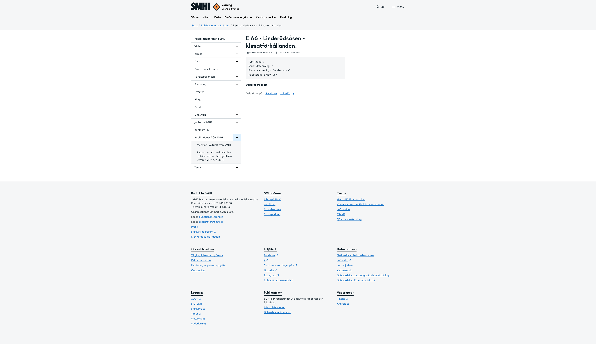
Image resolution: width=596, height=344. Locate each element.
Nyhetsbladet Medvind (277, 312)
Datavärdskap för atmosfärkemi (356, 280)
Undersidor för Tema (237, 167)
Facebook (271, 93)
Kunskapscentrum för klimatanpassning (360, 204)
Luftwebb (359, 260)
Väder (195, 17)
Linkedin (285, 270)
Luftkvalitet (343, 209)
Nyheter (199, 92)
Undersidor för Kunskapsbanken (237, 76)
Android (358, 303)
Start (195, 25)
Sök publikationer (274, 307)
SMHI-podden (272, 214)
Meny (400, 7)
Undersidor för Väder (237, 46)
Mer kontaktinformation (205, 236)
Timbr (211, 313)
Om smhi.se (198, 270)
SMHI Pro (213, 308)
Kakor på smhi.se (201, 260)
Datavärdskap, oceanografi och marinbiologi (363, 275)
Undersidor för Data (237, 61)
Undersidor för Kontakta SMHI (237, 130)
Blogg (197, 99)
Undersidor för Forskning (237, 84)
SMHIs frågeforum (218, 231)
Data (217, 17)
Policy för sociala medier (278, 280)
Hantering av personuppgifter (209, 265)
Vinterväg (213, 318)
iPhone (357, 298)
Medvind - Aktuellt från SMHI (214, 145)
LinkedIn (285, 93)
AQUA (211, 298)
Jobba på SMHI (203, 122)
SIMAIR (341, 214)
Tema (197, 167)
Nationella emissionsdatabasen (355, 255)
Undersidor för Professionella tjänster (237, 69)
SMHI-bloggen (272, 209)
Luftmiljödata (345, 265)
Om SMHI (200, 114)
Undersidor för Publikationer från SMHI (237, 137)
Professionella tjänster (238, 17)
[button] (381, 7)
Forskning (286, 17)
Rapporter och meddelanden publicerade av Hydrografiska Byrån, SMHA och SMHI (214, 156)
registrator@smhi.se (211, 221)
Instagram (286, 275)
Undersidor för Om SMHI (237, 114)
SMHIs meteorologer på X (295, 265)
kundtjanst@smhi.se (211, 216)
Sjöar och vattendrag (349, 219)
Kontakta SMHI (203, 130)
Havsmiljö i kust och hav (351, 199)
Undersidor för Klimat (237, 54)
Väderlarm (214, 323)
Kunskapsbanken (266, 17)
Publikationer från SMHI (215, 25)
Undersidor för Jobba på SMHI (237, 122)
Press (194, 226)
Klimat (207, 17)
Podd (197, 107)
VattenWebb (344, 270)
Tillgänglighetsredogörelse (207, 255)
